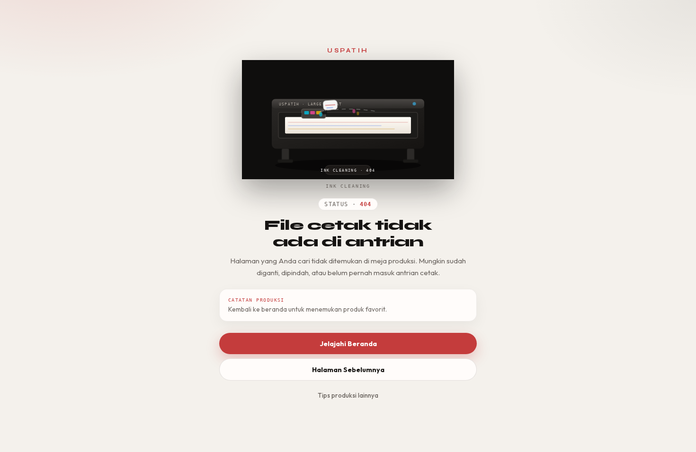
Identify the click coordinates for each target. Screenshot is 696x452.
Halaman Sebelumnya (348, 369)
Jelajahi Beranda (348, 343)
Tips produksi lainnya (348, 395)
